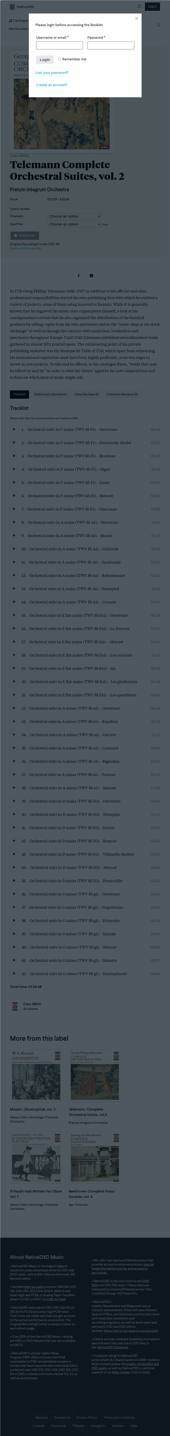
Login (45, 60)
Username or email (52, 38)
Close (136, 18)
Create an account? (52, 85)
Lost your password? (51, 73)
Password (96, 38)
